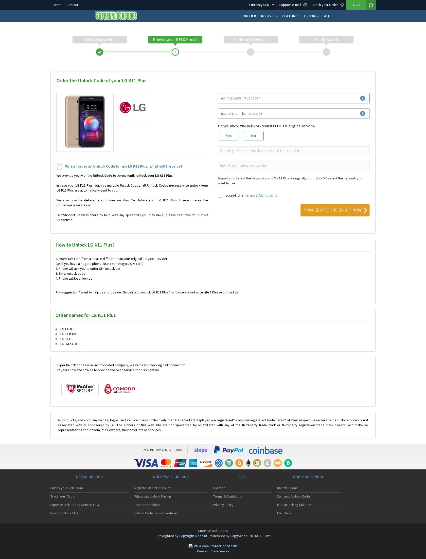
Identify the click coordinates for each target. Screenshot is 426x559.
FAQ (325, 16)
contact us (230, 292)
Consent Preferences (213, 551)
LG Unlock (284, 513)
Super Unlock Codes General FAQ (74, 504)
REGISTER (269, 16)
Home (57, 4)
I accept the (250, 195)
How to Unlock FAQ (64, 513)
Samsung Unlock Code (293, 496)
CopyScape (239, 536)
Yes (228, 135)
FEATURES (291, 16)
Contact (72, 4)
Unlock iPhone (287, 488)
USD (259, 4)
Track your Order (63, 496)
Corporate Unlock (147, 504)
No (253, 135)
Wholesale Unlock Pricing (152, 496)
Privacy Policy (223, 504)
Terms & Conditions (260, 195)
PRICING (311, 16)
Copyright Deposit (193, 536)
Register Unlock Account (152, 488)
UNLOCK (249, 16)
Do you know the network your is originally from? (267, 126)
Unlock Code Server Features (156, 513)
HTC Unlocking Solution (294, 504)
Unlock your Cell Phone (67, 488)
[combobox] (293, 151)
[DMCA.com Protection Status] (213, 546)
